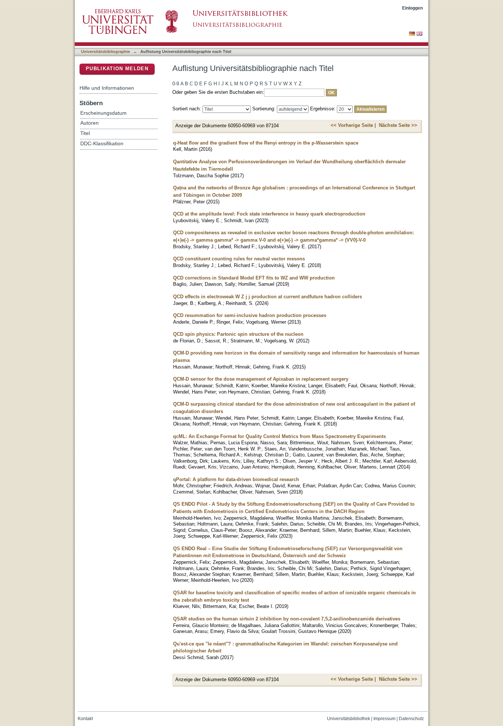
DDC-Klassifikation (101, 143)
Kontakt (85, 718)
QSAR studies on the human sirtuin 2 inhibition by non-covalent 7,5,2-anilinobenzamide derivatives (286, 619)
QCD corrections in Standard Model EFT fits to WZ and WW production (254, 278)
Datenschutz (411, 718)
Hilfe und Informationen (107, 88)
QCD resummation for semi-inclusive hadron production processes (249, 315)
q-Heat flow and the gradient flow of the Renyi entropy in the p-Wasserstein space (265, 143)
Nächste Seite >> (398, 125)
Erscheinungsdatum (103, 113)
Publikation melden (117, 68)
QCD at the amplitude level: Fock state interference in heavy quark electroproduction (269, 214)
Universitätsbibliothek (348, 718)
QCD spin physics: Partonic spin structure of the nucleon (238, 334)
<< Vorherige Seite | (353, 125)
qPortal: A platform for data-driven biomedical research (236, 479)
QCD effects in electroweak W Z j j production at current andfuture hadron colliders (267, 296)
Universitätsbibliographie (105, 51)
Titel (85, 133)
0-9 (175, 83)
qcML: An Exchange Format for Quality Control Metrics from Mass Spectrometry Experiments (279, 436)
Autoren (89, 123)
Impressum (384, 718)
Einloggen (412, 8)
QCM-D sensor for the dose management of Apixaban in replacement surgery (260, 379)
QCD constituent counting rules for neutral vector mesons (239, 258)
